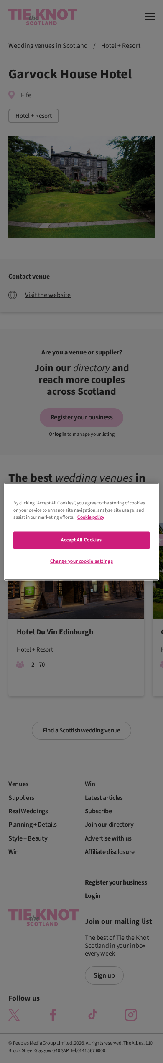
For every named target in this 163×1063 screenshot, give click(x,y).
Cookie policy (90, 517)
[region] (81, 531)
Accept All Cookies (81, 539)
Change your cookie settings (81, 561)
